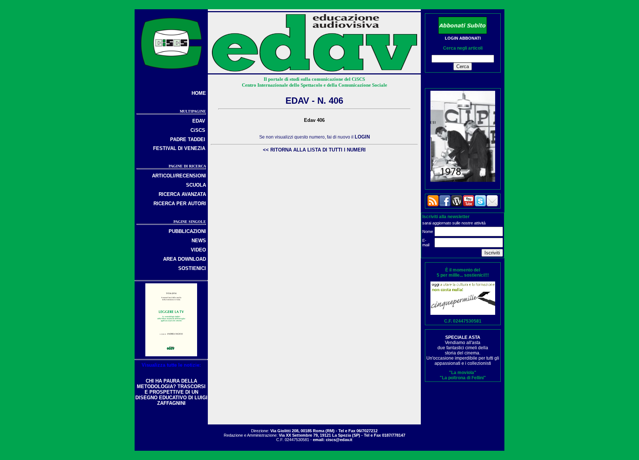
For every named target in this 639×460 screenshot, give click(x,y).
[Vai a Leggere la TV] (171, 354)
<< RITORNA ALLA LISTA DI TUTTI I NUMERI (314, 150)
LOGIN (362, 137)
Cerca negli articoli (463, 48)
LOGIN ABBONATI (463, 38)
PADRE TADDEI (187, 139)
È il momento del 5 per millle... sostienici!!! (463, 272)
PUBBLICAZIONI (187, 231)
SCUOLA (196, 185)
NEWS (199, 240)
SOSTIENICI (192, 268)
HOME (199, 93)
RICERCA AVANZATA (182, 194)
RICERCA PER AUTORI (179, 203)
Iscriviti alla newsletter (446, 216)
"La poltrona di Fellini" (463, 377)
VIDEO (198, 250)
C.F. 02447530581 (462, 321)
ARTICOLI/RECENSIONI (179, 176)
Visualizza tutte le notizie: (171, 365)
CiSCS (197, 130)
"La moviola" (462, 372)
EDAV (198, 121)
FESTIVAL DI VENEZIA (179, 148)
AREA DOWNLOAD (184, 259)
